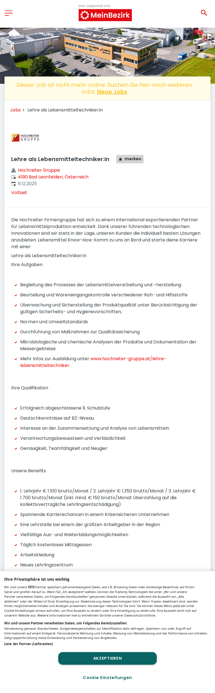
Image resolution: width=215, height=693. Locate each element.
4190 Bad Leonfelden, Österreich (53, 177)
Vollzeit (19, 192)
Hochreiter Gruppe (39, 170)
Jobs (15, 110)
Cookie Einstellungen (107, 677)
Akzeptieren (107, 658)
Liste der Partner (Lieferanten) (28, 644)
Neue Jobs (112, 92)
